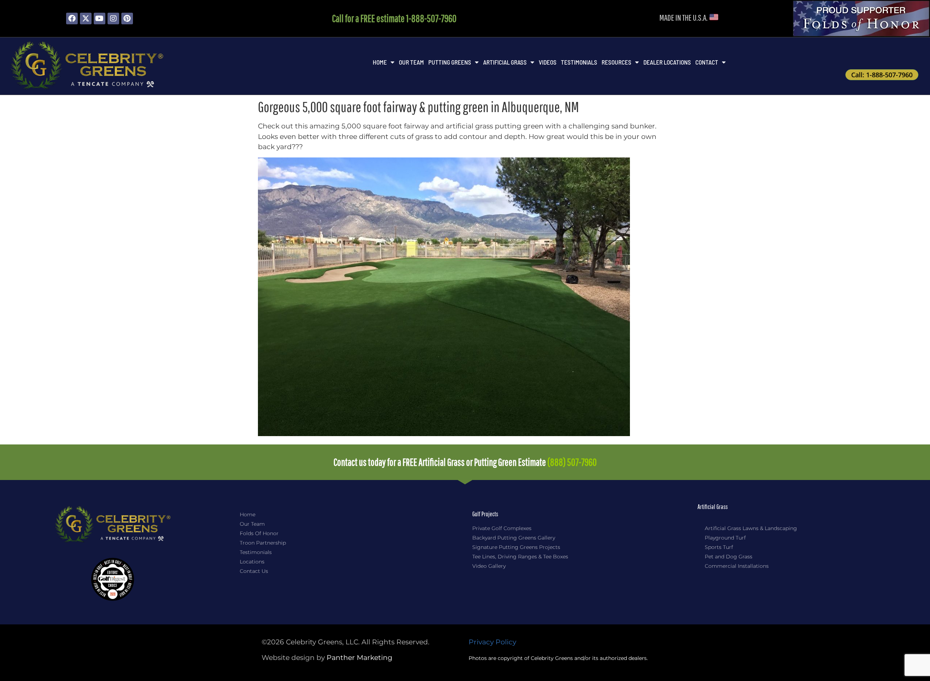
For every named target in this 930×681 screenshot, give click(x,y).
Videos (548, 62)
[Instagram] (113, 18)
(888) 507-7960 (572, 462)
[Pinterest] (127, 18)
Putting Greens (449, 62)
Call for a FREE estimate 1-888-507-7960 (394, 18)
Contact (706, 62)
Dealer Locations (667, 62)
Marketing (359, 657)
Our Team (411, 62)
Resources (616, 62)
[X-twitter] (86, 18)
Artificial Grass (505, 62)
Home (380, 62)
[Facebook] (72, 18)
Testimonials (579, 62)
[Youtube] (99, 18)
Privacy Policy (492, 642)
